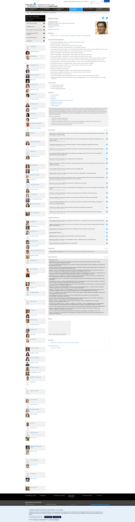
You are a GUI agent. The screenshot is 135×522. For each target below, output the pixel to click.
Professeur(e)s (46, 12)
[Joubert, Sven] (28, 289)
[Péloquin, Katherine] (28, 411)
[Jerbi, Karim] (28, 284)
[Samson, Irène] (28, 429)
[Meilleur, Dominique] (28, 359)
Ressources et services (59, 495)
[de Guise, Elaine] (28, 195)
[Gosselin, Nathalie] (28, 247)
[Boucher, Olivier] (28, 120)
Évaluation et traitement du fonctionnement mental (62, 100)
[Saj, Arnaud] (28, 424)
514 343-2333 (51, 27)
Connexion (86, 1)
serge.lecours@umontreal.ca (54, 25)
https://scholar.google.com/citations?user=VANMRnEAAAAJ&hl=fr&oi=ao (79, 251)
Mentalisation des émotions (57, 102)
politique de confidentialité (40, 519)
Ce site (93, 3)
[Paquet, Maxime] (28, 406)
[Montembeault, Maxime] (28, 373)
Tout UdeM (98, 3)
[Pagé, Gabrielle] (28, 401)
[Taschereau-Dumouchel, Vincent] (28, 448)
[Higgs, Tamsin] (28, 275)
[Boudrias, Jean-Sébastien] (28, 124)
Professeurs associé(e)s (31, 23)
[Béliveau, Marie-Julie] (28, 76)
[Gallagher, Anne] (28, 228)
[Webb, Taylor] (28, 475)
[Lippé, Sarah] (28, 336)
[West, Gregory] (28, 480)
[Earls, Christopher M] (28, 214)
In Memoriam (29, 41)
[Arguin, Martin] (28, 57)
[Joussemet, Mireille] (28, 294)
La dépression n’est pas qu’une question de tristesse (65, 342)
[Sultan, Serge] (28, 439)
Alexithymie (53, 98)
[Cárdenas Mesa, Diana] (28, 143)
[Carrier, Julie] (28, 148)
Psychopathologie (55, 95)
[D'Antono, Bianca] (28, 166)
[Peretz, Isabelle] (28, 415)
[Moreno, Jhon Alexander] (28, 378)
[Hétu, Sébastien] (28, 270)
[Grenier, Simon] (28, 262)
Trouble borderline (55, 105)
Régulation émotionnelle (56, 103)
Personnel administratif (31, 37)
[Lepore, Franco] (28, 331)
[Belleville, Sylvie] (28, 86)
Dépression (53, 96)
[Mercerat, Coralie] (28, 364)
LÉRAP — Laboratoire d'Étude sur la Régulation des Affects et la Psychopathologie (73, 35)
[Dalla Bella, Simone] (28, 186)
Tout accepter (57, 517)
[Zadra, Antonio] (28, 489)
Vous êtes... (99, 495)
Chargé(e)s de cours (30, 26)
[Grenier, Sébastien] (28, 257)
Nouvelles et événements (51, 504)
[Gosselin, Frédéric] (28, 237)
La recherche (43, 495)
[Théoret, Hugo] (28, 452)
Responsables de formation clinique (34, 29)
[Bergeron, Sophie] (28, 91)
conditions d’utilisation (54, 519)
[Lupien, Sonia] (28, 340)
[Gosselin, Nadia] (28, 242)
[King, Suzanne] (28, 303)
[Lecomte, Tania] (28, 316)
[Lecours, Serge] (28, 321)
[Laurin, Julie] (28, 311)
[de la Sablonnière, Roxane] (28, 200)
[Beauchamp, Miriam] (28, 71)
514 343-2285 (56, 29)
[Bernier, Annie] (28, 95)
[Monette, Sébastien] (28, 369)
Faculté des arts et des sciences (46, 4)
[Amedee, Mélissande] (28, 53)
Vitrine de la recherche (56, 347)
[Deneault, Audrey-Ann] (28, 205)
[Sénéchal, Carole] (28, 434)
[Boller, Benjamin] (28, 110)
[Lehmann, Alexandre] (28, 326)
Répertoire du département (35, 12)
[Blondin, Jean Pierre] (28, 100)
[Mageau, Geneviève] (28, 349)
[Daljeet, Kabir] (28, 181)
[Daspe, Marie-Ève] (28, 191)
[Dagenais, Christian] (28, 171)
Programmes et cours (30, 495)
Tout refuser (48, 517)
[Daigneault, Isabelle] (28, 176)
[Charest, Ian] (28, 153)
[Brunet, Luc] (28, 134)
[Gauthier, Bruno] (28, 232)
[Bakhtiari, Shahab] (28, 66)
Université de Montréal (30, 4)
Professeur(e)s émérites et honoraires (32, 34)
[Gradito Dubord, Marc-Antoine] (28, 252)
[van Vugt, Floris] (28, 466)
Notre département (87, 495)
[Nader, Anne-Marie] (28, 392)
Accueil (27, 12)
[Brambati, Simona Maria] (28, 129)
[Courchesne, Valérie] (28, 158)
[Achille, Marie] (28, 48)
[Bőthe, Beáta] (28, 115)
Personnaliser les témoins (36, 517)
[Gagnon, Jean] (28, 223)
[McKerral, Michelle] (28, 354)
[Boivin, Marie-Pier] (28, 105)
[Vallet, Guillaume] (28, 461)
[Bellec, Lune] (28, 81)
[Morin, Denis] (28, 383)
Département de (48, 6)
